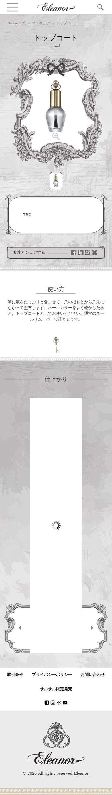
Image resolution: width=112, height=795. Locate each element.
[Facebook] (74, 252)
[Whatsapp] (94, 252)
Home (12, 23)
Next (95, 628)
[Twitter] (81, 252)
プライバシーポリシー (52, 674)
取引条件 (15, 674)
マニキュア (41, 23)
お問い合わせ (93, 674)
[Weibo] (87, 252)
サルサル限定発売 (56, 688)
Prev (17, 628)
